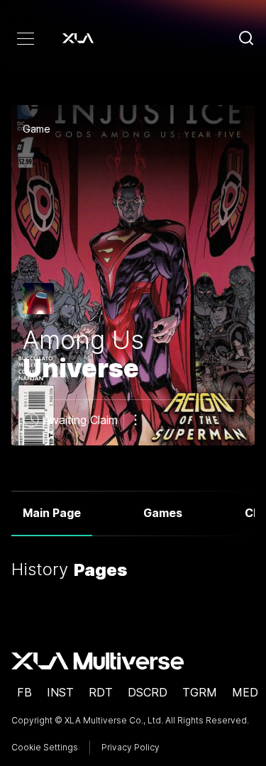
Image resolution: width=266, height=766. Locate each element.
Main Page (52, 513)
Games (162, 513)
